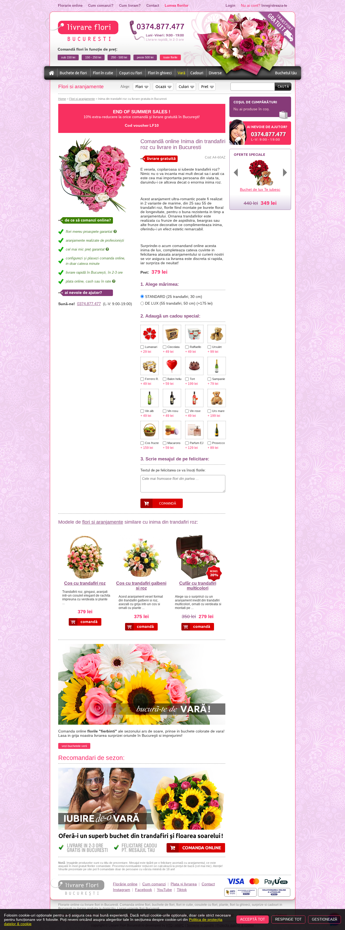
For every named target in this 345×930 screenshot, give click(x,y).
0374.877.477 (89, 303)
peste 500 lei (145, 57)
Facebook (143, 889)
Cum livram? (130, 5)
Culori (184, 86)
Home (62, 98)
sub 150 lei (68, 57)
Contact (152, 5)
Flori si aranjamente (82, 98)
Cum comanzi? (100, 5)
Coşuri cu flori (130, 73)
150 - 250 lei (93, 57)
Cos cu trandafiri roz (85, 583)
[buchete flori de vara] (141, 646)
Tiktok (182, 889)
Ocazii (161, 86)
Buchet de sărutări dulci (260, 189)
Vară (181, 73)
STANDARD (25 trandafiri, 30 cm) (173, 296)
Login (230, 5)
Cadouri (196, 73)
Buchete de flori (73, 73)
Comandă (167, 503)
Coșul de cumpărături (255, 102)
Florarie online (70, 5)
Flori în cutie (103, 73)
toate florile (170, 57)
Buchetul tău (286, 73)
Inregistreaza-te (274, 5)
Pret (204, 86)
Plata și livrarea (184, 884)
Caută (283, 86)
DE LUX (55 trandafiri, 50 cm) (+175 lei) (179, 303)
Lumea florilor (176, 5)
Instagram (121, 889)
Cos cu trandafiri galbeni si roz (141, 585)
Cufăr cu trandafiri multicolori (197, 585)
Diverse (215, 73)
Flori (139, 86)
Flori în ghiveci (160, 73)
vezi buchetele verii (74, 746)
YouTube (164, 889)
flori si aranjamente (102, 522)
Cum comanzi (154, 884)
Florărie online (125, 884)
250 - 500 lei (119, 57)
